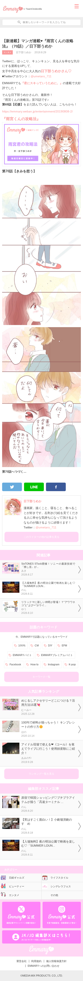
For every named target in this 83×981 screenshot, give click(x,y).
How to (34, 664)
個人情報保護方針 (56, 961)
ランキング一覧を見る (41, 773)
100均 (21, 645)
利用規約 (36, 961)
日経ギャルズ (16, 877)
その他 (54, 895)
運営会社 (21, 961)
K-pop (72, 664)
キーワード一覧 (41, 676)
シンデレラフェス (60, 886)
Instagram (53, 664)
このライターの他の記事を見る (41, 536)
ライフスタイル (59, 877)
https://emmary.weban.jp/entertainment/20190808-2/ (37, 111)
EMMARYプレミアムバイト (57, 655)
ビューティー (16, 886)
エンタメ (7, 52)
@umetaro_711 (41, 76)
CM (37, 645)
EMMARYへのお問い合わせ (43, 965)
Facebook (15, 664)
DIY (50, 645)
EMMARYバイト (22, 655)
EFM (64, 645)
